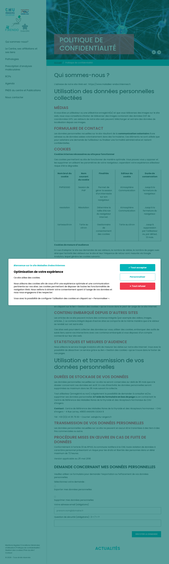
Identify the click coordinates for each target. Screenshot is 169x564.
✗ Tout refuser (138, 286)
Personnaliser (137, 276)
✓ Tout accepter (137, 267)
